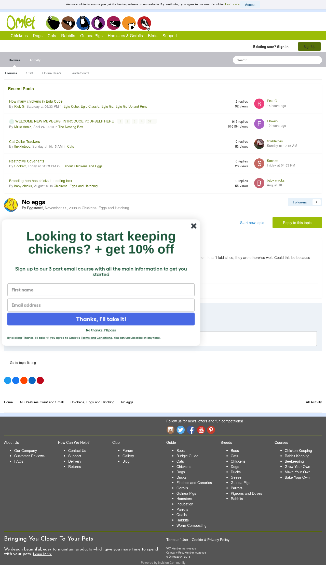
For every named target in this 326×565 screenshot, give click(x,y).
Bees (180, 450)
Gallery (128, 455)
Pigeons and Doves (246, 493)
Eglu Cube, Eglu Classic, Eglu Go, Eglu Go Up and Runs (105, 106)
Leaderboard (80, 73)
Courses (281, 442)
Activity (35, 60)
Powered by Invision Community (163, 562)
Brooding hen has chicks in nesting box (40, 180)
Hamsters (184, 498)
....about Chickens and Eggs (82, 165)
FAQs (18, 461)
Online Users (51, 73)
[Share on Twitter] (7, 380)
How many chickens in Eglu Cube (36, 101)
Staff (29, 73)
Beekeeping (294, 461)
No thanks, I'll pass (104, 330)
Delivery (74, 461)
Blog (126, 461)
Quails (181, 514)
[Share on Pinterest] (40, 380)
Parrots (182, 509)
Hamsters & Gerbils (125, 35)
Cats (83, 23)
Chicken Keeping (298, 450)
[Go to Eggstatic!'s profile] (11, 205)
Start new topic (252, 222)
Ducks (181, 477)
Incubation (184, 503)
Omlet (23, 22)
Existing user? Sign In (272, 46)
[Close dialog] (197, 226)
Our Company (25, 450)
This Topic (297, 60)
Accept (250, 4)
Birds (144, 23)
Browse (14, 60)
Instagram (170, 429)
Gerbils (182, 487)
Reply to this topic (297, 222)
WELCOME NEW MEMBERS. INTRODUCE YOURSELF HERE (65, 120)
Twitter (180, 429)
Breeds (226, 442)
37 (150, 121)
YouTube (201, 429)
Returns (74, 466)
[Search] (316, 60)
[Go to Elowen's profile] (259, 124)
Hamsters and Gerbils (129, 23)
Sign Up (309, 46)
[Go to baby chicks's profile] (259, 183)
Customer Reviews (29, 455)
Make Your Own (297, 471)
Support (169, 35)
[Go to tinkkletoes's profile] (259, 144)
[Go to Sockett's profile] (259, 163)
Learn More (42, 554)
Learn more (232, 4)
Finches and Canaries (194, 482)
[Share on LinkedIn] (32, 380)
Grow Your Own (297, 466)
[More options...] (313, 246)
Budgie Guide (187, 455)
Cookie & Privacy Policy (210, 539)
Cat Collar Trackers (24, 141)
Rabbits (98, 23)
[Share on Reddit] (24, 380)
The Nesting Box (70, 126)
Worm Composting (191, 525)
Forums (11, 73)
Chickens (53, 23)
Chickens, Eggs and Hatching (76, 185)
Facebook (191, 429)
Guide (171, 442)
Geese (236, 477)
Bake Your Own (297, 477)
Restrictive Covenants (26, 160)
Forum (128, 450)
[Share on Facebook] (15, 380)
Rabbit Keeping (297, 455)
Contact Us (77, 450)
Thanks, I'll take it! (104, 318)
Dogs (68, 23)
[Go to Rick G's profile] (259, 104)
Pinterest (211, 429)
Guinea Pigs (114, 23)
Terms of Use (177, 539)
